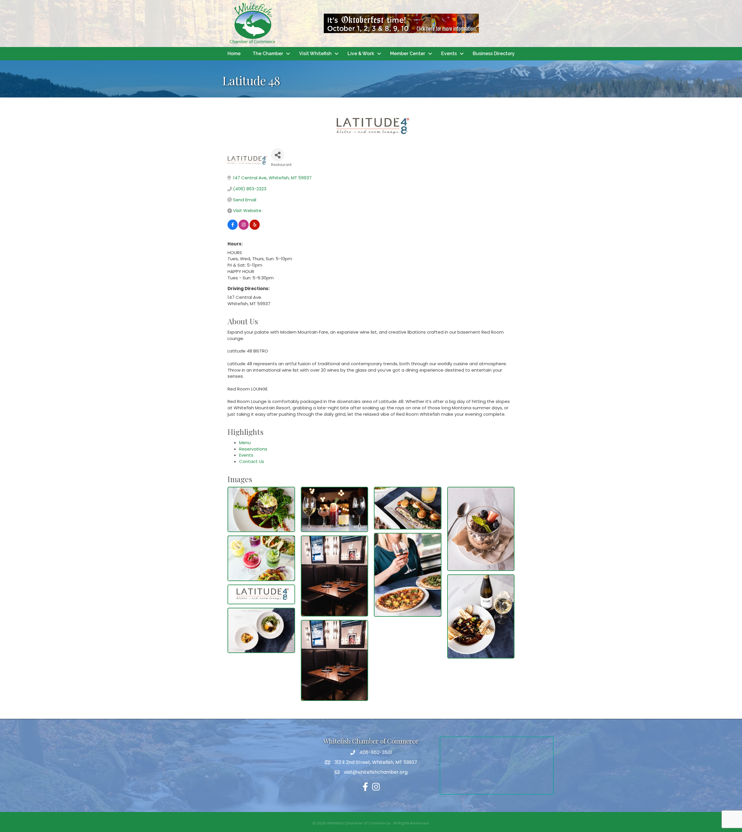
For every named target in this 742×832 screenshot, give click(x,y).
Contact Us (251, 461)
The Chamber (267, 53)
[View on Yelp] (255, 228)
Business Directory (494, 53)
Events (449, 53)
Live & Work (361, 53)
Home (234, 53)
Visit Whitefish (315, 53)
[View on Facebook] (233, 228)
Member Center (407, 53)
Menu (245, 442)
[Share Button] (277, 154)
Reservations (253, 449)
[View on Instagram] (244, 228)
